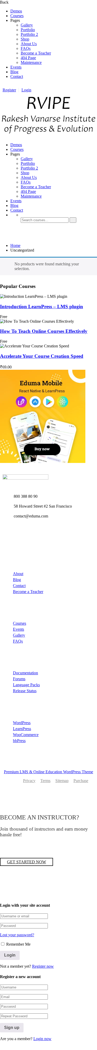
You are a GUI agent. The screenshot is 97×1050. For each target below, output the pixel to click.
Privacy (29, 780)
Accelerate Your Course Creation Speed (41, 356)
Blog (14, 72)
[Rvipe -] (48, 136)
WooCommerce (26, 734)
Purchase (80, 780)
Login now (42, 1038)
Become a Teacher (36, 53)
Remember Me (18, 944)
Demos (16, 11)
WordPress (22, 723)
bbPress (19, 740)
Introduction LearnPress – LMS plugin (41, 306)
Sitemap (62, 780)
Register (9, 90)
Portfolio (28, 30)
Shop (25, 39)
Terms (45, 780)
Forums (19, 679)
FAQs (26, 48)
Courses (17, 16)
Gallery (27, 25)
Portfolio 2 (29, 34)
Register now (43, 966)
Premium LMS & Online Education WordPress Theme (48, 772)
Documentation (25, 673)
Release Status (24, 691)
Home (15, 245)
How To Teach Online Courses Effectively (43, 331)
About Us (29, 44)
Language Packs (26, 685)
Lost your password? (17, 935)
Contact (16, 76)
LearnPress (22, 728)
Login (26, 90)
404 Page (28, 58)
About (18, 573)
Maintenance (31, 62)
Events (15, 67)
